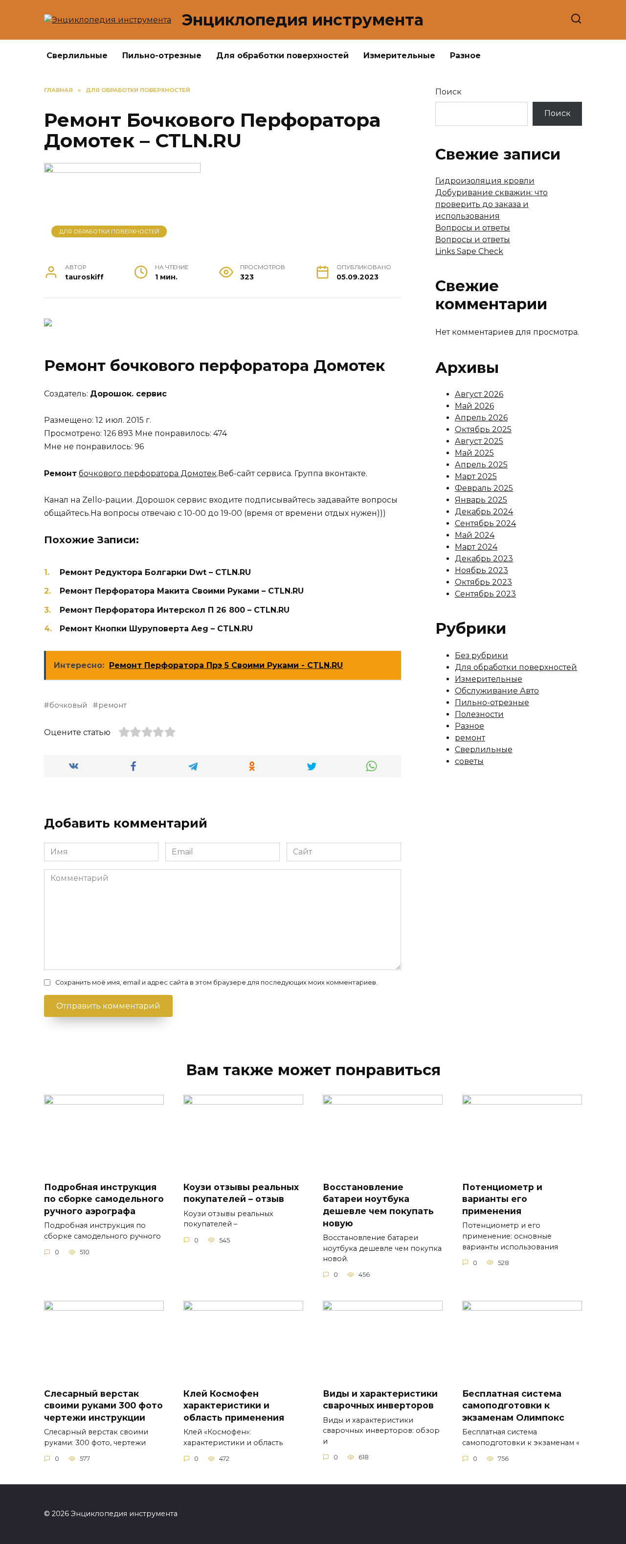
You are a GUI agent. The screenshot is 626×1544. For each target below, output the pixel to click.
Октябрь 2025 (483, 429)
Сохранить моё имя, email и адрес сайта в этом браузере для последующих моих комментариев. (216, 982)
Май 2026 (474, 406)
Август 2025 (479, 441)
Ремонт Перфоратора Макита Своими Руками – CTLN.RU (182, 591)
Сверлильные (77, 55)
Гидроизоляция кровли (485, 180)
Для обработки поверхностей (282, 55)
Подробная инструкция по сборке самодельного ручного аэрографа (104, 1199)
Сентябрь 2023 (485, 594)
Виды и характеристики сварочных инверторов (380, 1399)
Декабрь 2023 (484, 558)
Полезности (479, 714)
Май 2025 (474, 453)
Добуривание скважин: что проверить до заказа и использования (491, 204)
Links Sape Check (469, 251)
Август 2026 (479, 394)
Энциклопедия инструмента (302, 19)
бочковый (68, 705)
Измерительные (399, 55)
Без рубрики (481, 655)
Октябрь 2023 (483, 582)
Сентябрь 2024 (485, 523)
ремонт (112, 705)
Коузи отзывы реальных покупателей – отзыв (241, 1193)
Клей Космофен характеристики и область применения (233, 1405)
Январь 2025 (481, 500)
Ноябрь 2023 (481, 570)
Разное (465, 55)
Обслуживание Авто (497, 690)
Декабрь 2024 (484, 511)
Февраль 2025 (484, 488)
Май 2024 (474, 535)
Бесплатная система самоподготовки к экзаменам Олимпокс (513, 1405)
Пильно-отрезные (161, 55)
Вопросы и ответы (472, 227)
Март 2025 (476, 476)
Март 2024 (476, 547)
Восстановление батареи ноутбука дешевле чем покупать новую (378, 1205)
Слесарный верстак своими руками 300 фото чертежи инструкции (103, 1405)
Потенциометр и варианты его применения (502, 1199)
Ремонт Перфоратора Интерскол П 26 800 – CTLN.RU (175, 610)
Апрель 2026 (481, 417)
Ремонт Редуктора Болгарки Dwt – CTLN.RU (155, 572)
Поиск (448, 91)
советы (469, 761)
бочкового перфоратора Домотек (148, 473)
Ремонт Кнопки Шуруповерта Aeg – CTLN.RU (156, 628)
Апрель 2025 (481, 464)
